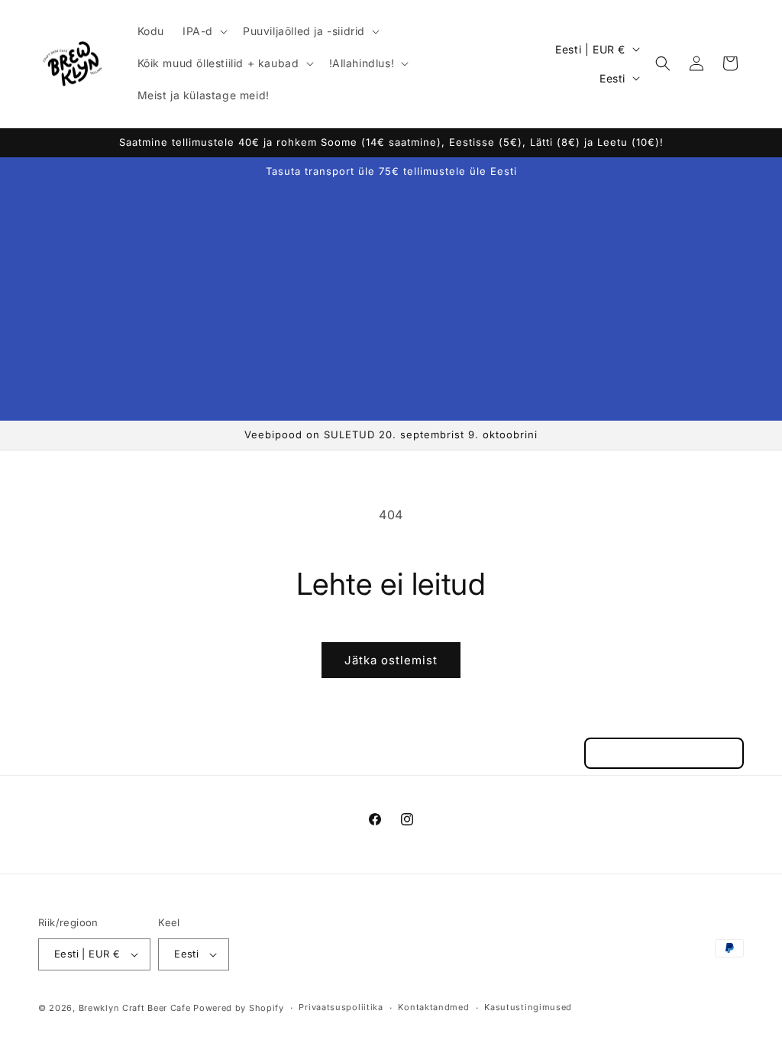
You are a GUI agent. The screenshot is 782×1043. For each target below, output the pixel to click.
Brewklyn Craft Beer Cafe (135, 1008)
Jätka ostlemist (391, 660)
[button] (203, 31)
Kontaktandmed (433, 1007)
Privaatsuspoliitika (341, 1007)
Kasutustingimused (528, 1007)
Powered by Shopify (238, 1008)
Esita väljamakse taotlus (664, 753)
